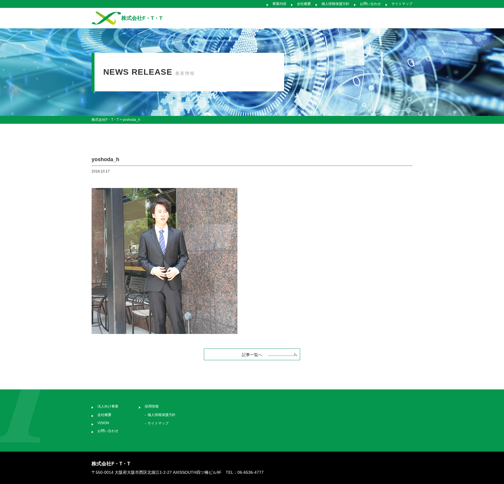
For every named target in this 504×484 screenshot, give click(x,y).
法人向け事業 (107, 406)
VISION (103, 423)
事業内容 (279, 4)
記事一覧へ (252, 354)
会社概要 (304, 4)
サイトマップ (401, 4)
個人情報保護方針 (335, 4)
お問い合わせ (370, 4)
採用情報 (152, 406)
